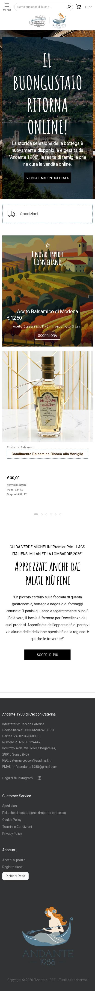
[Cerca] (69, 7)
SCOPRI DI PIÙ (47, 655)
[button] (78, 7)
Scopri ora (47, 336)
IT (86, 7)
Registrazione (12, 867)
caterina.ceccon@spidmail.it (30, 760)
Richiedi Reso (15, 876)
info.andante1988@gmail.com (35, 767)
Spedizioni (10, 806)
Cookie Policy (11, 820)
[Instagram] (39, 778)
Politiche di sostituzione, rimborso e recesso (34, 813)
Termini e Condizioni (17, 826)
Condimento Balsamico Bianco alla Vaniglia (47, 454)
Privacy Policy (12, 833)
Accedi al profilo (13, 860)
